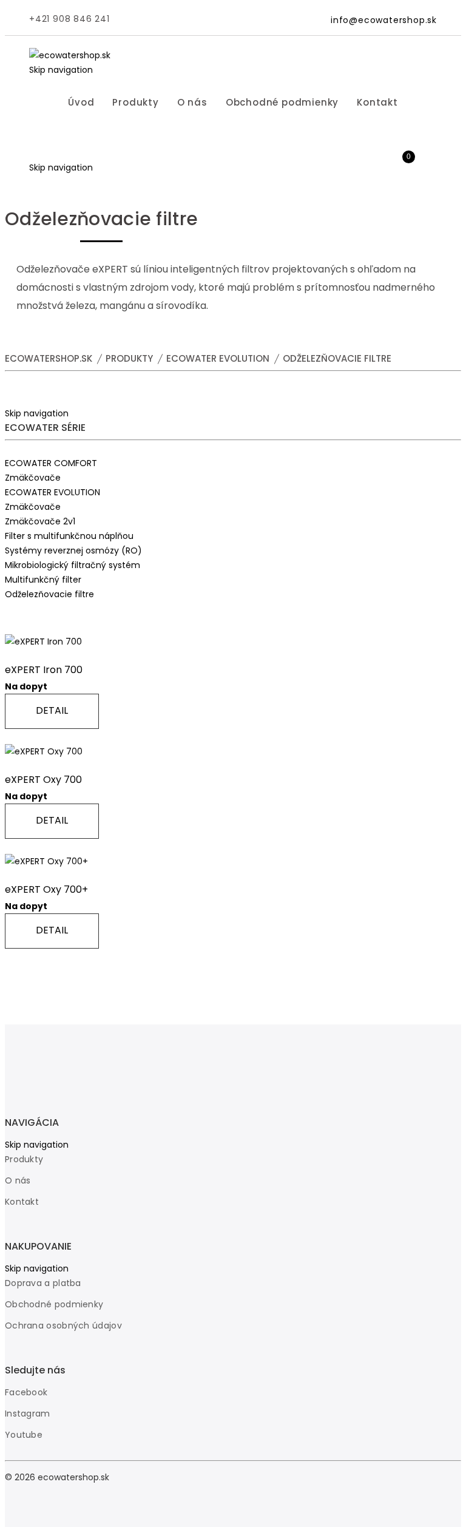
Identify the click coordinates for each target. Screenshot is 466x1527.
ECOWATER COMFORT (51, 463)
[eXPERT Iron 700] (43, 641)
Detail (52, 710)
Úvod (81, 102)
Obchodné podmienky (282, 102)
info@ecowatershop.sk (384, 20)
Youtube (23, 1435)
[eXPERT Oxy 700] (44, 751)
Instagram (27, 1413)
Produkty (135, 102)
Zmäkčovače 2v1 (40, 521)
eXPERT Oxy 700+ (46, 889)
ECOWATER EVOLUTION (52, 492)
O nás (192, 102)
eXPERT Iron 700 (44, 670)
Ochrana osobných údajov (63, 1325)
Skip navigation (61, 70)
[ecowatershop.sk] (69, 55)
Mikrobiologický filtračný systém (72, 565)
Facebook (26, 1392)
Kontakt (377, 102)
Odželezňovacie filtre (49, 594)
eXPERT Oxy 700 (43, 780)
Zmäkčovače (33, 478)
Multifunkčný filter (43, 580)
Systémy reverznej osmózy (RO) (73, 550)
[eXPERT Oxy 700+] (46, 861)
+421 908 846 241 (69, 19)
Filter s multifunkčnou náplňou (69, 536)
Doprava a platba (43, 1283)
